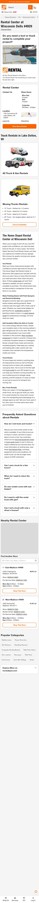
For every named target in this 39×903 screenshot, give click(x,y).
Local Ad (6, 121)
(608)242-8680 (12, 577)
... (2, 17)
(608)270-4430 (19, 612)
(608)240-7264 (21, 580)
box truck (25, 390)
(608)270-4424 (21, 614)
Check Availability (19, 225)
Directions (25, 121)
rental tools (17, 281)
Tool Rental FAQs (15, 449)
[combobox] (17, 7)
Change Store (6, 29)
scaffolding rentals (22, 311)
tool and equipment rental (24, 440)
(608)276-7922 (12, 609)
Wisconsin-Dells (29, 17)
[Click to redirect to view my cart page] (35, 7)
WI (19, 17)
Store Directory (10, 17)
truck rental (10, 370)
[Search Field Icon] (30, 7)
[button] (19, 424)
